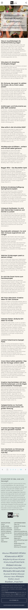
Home (3, 524)
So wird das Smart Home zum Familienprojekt (12, 277)
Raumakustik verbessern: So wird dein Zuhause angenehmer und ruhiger (13, 232)
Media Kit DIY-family (19, 526)
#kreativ (7, 571)
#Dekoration (11, 556)
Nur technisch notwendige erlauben (14, 605)
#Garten (21, 559)
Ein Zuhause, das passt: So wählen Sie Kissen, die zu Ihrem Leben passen (13, 85)
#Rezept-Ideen (9, 576)
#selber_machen (14, 581)
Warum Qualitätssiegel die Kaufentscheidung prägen (11, 42)
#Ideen (10, 565)
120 (21, 469)
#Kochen (22, 568)
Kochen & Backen (6, 531)
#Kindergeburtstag (10, 568)
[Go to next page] (25, 469)
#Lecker (7, 574)
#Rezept (20, 574)
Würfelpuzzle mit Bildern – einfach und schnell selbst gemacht (14, 147)
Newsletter (4, 541)
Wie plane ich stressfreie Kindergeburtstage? (10, 63)
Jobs (2, 540)
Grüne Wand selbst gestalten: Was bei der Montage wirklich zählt (13, 362)
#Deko (22, 553)
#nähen (14, 574)
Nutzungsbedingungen (21, 533)
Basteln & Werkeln (6, 528)
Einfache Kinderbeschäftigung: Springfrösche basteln (12, 188)
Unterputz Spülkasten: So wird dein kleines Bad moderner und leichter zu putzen (13, 210)
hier (17, 594)
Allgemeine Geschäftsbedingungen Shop (21, 540)
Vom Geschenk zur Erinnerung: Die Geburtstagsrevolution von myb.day (12, 450)
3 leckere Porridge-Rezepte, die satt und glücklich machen (12, 429)
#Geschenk (19, 562)
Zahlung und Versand (20, 547)
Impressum (17, 529)
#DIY (20, 556)
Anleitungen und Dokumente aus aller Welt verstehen (13, 107)
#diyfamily (7, 559)
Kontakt (16, 528)
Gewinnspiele (5, 538)
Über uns (16, 524)
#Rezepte (20, 576)
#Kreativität (18, 571)
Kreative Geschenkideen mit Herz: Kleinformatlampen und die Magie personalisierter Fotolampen (14, 384)
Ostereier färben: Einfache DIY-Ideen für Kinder (12, 319)
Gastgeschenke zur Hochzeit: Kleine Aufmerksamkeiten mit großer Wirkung (12, 406)
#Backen (5, 553)
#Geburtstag (9, 562)
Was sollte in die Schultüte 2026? (13, 127)
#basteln (14, 553)
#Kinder (18, 565)
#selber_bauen (14, 579)
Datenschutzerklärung (20, 531)
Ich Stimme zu (13, 600)
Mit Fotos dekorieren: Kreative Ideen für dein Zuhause (12, 298)
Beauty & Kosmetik (6, 529)
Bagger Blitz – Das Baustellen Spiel (14, 168)
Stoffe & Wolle (5, 526)
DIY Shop (3, 536)
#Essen (15, 559)
